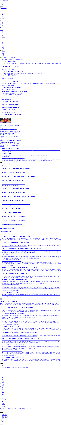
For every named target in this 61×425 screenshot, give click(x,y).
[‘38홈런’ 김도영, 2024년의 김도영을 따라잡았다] (8, 85)
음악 (2, 22)
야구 (2, 13)
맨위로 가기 (2, 424)
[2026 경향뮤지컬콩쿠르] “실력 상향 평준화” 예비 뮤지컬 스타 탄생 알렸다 (12, 93)
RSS (2, 401)
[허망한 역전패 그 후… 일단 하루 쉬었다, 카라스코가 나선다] (9, 318)
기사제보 (3, 54)
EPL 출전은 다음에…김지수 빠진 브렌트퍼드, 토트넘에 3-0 (13, 357)
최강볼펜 (1, 117)
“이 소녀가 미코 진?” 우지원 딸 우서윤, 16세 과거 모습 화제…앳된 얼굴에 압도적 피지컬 (18, 176)
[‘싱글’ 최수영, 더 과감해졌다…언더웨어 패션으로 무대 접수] (9, 181)
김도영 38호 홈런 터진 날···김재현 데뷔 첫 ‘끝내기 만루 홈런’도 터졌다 (15, 326)
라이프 (2, 15)
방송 (2, 377)
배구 (2, 31)
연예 (2, 12)
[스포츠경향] (3, 8)
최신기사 (3, 43)
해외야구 (3, 382)
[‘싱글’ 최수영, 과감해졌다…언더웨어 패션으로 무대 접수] (9, 75)
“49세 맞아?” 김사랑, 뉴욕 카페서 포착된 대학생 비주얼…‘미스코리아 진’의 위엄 (15, 236)
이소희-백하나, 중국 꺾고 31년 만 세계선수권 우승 (11, 61)
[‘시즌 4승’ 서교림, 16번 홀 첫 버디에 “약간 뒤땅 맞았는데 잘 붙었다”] (10, 324)
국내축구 (3, 28)
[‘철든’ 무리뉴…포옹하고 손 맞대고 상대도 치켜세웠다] (9, 355)
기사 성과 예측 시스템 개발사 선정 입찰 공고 (5, 367)
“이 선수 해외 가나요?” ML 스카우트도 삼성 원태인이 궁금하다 (13, 216)
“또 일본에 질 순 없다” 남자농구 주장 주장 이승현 (11, 107)
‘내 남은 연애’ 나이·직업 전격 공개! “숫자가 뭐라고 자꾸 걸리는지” (14, 279)
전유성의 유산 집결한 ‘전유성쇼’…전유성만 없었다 (11, 87)
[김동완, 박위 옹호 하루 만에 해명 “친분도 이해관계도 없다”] (8, 57)
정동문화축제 (3, 413)
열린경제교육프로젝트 (4, 417)
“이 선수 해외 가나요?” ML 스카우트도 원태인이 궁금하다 (13, 71)
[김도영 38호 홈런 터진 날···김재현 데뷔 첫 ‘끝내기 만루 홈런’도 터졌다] (11, 330)
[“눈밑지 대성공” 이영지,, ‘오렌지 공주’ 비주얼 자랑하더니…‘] (9, 161)
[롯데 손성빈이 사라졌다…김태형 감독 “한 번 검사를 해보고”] (9, 112)
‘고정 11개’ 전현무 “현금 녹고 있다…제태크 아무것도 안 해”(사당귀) (14, 285)
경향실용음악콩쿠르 (4, 415)
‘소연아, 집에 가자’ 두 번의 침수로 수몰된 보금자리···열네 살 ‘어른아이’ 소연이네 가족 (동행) (19, 254)
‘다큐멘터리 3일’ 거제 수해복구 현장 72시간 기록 (11, 292)
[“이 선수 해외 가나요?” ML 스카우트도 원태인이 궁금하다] (9, 74)
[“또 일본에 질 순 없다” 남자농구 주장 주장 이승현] (8, 109)
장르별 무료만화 (4, 38)
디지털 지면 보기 (4, 399)
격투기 (2, 32)
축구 (2, 14)
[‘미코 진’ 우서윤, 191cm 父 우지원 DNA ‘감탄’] (8, 69)
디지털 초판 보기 (4, 405)
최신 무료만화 (3, 37)
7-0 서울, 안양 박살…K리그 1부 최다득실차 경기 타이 (12, 224)
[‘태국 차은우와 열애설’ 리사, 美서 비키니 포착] (8, 151)
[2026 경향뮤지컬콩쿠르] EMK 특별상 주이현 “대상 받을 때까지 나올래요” (12, 94)
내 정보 (3, 4)
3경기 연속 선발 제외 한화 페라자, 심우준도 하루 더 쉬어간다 (13, 344)
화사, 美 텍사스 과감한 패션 (7, 153)
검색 (7, 18)
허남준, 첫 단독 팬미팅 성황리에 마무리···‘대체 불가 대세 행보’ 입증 (14, 273)
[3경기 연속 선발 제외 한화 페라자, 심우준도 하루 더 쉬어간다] (10, 349)
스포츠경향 (3, 51)
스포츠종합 (1, 30)
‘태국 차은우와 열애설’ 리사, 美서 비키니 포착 (10, 148)
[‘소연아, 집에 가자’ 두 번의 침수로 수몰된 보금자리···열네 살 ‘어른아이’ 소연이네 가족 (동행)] (13, 259)
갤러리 (2, 395)
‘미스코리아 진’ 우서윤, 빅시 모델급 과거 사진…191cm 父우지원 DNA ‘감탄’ (16, 168)
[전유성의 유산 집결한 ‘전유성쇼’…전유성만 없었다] (8, 89)
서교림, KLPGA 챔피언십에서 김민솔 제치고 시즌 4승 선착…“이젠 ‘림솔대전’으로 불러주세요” (19, 332)
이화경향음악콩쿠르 (4, 414)
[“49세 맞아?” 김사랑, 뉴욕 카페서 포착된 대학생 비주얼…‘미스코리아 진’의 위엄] (10, 240)
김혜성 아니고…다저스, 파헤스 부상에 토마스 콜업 (11, 114)
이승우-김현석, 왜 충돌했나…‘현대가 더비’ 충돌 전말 (12, 212)
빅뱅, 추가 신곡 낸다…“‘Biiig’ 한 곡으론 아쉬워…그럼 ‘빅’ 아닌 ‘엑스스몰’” (16, 242)
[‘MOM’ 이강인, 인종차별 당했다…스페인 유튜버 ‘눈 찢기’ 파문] (10, 185)
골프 (2, 389)
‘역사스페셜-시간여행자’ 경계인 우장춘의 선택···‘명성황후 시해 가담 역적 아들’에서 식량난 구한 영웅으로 (22, 248)
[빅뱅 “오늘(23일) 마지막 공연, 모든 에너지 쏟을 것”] (8, 265)
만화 (2, 16)
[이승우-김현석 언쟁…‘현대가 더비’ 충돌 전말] (7, 78)
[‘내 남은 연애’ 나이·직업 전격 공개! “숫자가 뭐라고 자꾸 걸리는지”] (10, 284)
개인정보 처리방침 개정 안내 (24, 367)
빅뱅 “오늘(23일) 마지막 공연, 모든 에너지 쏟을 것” (11, 261)
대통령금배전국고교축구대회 (5, 416)
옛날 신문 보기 (3, 406)
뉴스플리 (3, 3)
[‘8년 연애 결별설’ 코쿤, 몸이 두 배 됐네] (7, 99)
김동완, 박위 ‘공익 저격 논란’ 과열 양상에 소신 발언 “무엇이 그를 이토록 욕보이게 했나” (13, 59)
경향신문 (1, 0)
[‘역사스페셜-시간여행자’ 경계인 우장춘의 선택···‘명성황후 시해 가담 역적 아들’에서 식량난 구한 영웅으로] (15, 253)
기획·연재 (3, 394)
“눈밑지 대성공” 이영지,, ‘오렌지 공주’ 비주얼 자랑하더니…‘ (13, 158)
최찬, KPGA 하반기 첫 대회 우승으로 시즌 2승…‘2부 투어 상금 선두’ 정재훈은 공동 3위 (18, 307)
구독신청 (3, 55)
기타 (0, 402)
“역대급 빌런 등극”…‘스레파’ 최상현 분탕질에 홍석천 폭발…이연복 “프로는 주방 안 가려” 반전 (20, 267)
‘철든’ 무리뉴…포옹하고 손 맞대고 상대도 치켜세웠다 (12, 351)
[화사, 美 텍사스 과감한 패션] (5, 156)
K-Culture (3, 45)
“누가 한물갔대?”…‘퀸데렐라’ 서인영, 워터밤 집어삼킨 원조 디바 (14, 172)
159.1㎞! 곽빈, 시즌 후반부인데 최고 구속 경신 (10, 101)
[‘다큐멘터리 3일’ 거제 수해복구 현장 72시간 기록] (8, 296)
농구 (2, 387)
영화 (2, 23)
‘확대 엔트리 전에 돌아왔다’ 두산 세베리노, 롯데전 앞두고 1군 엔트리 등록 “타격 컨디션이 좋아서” (20, 338)
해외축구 (3, 385)
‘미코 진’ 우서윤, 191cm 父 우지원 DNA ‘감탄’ (10, 66)
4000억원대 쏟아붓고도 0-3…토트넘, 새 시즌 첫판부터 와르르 (13, 220)
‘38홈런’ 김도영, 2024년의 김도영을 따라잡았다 (10, 81)
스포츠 (2, 41)
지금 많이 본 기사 (4, 44)
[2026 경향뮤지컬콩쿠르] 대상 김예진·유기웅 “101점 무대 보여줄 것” (14, 91)
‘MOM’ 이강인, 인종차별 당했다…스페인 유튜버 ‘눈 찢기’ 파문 (13, 184)
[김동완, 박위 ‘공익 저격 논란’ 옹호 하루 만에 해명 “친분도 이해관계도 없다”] (11, 205)
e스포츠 (3, 390)
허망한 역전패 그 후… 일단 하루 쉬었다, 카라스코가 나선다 (13, 313)
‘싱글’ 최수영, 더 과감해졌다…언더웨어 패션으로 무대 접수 (13, 180)
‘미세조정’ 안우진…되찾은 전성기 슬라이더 (8, 301)
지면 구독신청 (3, 398)
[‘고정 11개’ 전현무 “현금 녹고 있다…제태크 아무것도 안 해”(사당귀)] (10, 290)
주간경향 (4, 0)
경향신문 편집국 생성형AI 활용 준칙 (16, 367)
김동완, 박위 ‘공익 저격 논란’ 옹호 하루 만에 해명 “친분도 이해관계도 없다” (16, 204)
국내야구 (3, 25)
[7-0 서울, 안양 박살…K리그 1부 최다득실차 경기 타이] (9, 225)
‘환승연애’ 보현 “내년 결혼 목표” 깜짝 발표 (10, 104)
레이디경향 (6, 0)
